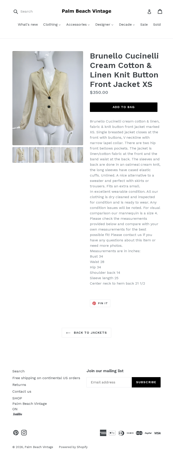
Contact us (21, 391)
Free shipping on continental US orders (46, 378)
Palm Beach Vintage (39, 447)
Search (18, 371)
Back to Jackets (90, 332)
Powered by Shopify (73, 447)
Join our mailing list (105, 371)
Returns (19, 385)
